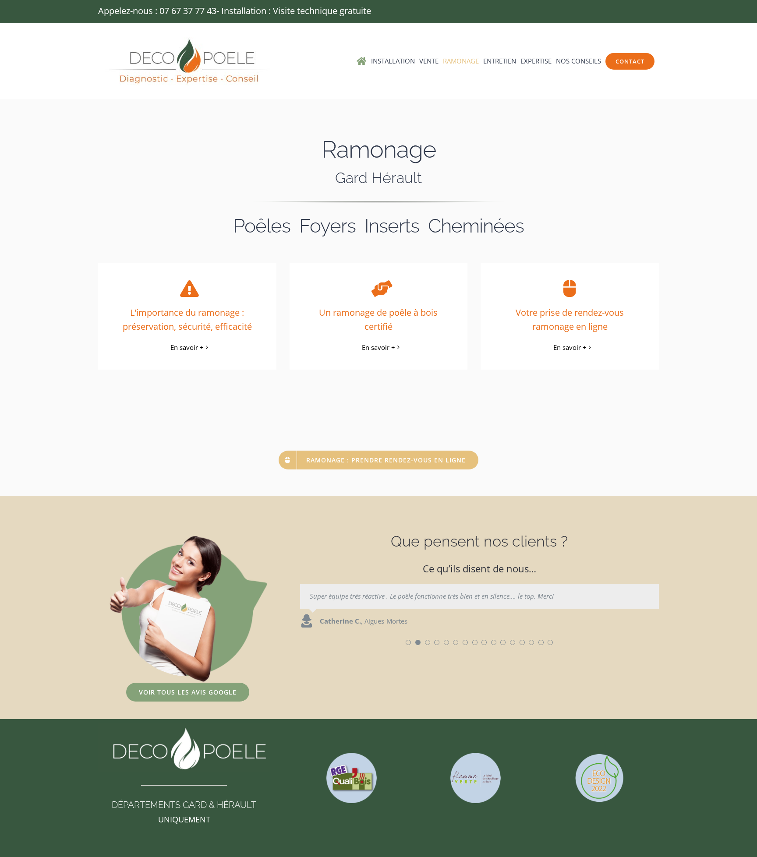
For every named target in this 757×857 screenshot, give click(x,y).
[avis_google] (188, 538)
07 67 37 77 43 (187, 11)
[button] (408, 642)
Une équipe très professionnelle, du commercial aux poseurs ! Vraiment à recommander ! (438, 596)
